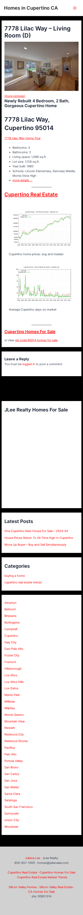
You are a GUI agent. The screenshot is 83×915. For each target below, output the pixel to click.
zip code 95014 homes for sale (36, 340)
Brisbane (10, 616)
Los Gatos (11, 688)
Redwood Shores (16, 741)
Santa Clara (12, 794)
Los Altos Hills (14, 682)
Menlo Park (12, 695)
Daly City (10, 642)
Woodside (11, 827)
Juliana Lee (32, 858)
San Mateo (11, 787)
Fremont (10, 662)
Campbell (10, 629)
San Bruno (11, 767)
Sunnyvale (11, 813)
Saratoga (10, 800)
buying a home (14, 576)
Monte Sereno (14, 715)
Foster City (11, 655)
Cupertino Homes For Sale (29, 331)
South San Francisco (18, 807)
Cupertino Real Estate (31, 194)
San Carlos (11, 774)
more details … (22, 180)
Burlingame (12, 622)
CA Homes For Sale (41, 892)
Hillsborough (13, 668)
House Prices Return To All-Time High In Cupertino (38, 538)
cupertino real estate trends (23, 582)
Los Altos (10, 675)
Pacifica (9, 747)
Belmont (10, 609)
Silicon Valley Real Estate (56, 887)
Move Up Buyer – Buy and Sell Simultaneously (35, 544)
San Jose (10, 780)
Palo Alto (10, 754)
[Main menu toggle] (75, 8)
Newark (9, 728)
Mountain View (14, 721)
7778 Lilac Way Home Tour (22, 138)
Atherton (10, 603)
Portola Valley (13, 761)
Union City (11, 820)
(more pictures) (14, 96)
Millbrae (9, 701)
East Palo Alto (13, 649)
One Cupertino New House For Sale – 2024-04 (36, 531)
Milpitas (9, 708)
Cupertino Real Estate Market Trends (42, 877)
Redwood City (14, 734)
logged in (28, 364)
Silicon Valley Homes (23, 887)
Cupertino (11, 636)
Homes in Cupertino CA (31, 8)
